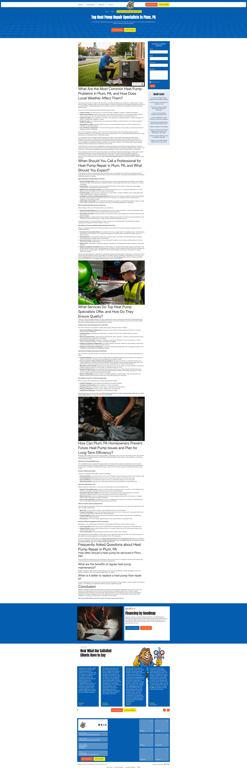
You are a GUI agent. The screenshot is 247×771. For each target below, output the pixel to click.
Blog (112, 11)
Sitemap (138, 767)
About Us (111, 4)
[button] (81, 4)
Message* (152, 69)
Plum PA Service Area (120, 257)
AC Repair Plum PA (99, 258)
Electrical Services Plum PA (109, 393)
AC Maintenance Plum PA (127, 538)
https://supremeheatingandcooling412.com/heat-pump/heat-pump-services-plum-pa (101, 598)
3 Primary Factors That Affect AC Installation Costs (159, 103)
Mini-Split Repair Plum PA (130, 393)
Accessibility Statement (130, 767)
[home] (130, 5)
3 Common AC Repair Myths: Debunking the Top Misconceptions (158, 98)
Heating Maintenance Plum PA (110, 538)
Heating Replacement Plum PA (106, 541)
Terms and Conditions (119, 767)
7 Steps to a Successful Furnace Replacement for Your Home (158, 141)
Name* (151, 49)
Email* (151, 55)
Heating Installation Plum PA (87, 541)
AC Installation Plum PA (125, 540)
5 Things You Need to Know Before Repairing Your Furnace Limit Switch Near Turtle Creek (158, 131)
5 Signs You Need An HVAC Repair (159, 126)
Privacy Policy (110, 767)
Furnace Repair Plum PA (84, 394)
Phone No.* (152, 62)
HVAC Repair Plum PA (88, 257)
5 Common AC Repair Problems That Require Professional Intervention (158, 108)
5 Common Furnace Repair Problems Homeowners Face (159, 113)
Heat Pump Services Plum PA (114, 156)
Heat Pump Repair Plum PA (132, 155)
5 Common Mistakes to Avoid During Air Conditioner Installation (159, 118)
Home (106, 11)
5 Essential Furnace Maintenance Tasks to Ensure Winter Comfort (159, 123)
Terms (158, 82)
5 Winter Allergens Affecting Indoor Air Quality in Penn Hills (158, 136)
